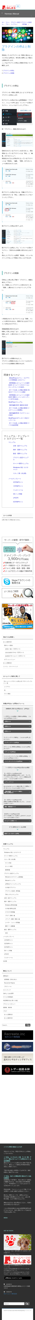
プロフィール (7, 986)
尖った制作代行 (7, 642)
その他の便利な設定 (10, 908)
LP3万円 (15, 498)
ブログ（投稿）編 (10, 915)
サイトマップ (7, 990)
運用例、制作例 (7, 1007)
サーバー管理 (8, 866)
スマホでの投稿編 (10, 912)
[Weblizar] (9, 7)
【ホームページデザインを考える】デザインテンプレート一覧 (17, 682)
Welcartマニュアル (10, 880)
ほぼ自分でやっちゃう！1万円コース (15, 656)
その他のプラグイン (10, 887)
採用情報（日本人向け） (11, 979)
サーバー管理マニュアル (21, 463)
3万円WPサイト (18, 482)
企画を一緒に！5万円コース (12, 649)
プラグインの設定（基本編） (13, 891)
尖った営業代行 (7, 663)
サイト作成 (8, 863)
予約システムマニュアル (11, 894)
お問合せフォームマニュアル (13, 884)
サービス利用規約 (8, 997)
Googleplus (19, 1318)
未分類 (5, 961)
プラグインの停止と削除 (16, 47)
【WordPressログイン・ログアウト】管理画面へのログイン (18, 379)
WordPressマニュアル (15, 402)
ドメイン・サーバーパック (10, 666)
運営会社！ (6, 976)
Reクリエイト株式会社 (10, 1294)
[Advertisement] (9, 1108)
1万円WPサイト (18, 486)
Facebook (10, 1318)
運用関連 (7, 870)
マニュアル (11, 442)
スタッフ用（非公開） (20, 473)
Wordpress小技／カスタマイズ (12, 852)
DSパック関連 (17, 494)
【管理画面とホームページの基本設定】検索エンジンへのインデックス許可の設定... (18, 397)
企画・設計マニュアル (20, 446)
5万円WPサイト (18, 502)
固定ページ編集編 (10, 926)
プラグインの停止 (8, 70)
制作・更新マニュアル (20, 450)
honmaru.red (28, 1310)
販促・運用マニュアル (20, 453)
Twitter (15, 1318)
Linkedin (24, 1318)
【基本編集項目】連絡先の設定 (18, 405)
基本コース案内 (8, 645)
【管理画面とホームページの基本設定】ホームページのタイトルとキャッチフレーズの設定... (18, 385)
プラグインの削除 (8, 73)
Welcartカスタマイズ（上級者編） (14, 877)
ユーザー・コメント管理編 (12, 922)
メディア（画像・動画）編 (12, 919)
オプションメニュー (9, 659)
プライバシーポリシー (9, 1004)
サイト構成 (7, 693)
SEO (6, 933)
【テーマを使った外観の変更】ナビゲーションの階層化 (18, 409)
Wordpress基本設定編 (11, 905)
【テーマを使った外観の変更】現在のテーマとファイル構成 (18, 391)
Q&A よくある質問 (8, 993)
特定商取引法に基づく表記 (10, 1000)
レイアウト (7, 686)
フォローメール (18, 490)
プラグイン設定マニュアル (11, 873)
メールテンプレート (14, 479)
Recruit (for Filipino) (9, 983)
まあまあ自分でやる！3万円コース (14, 652)
